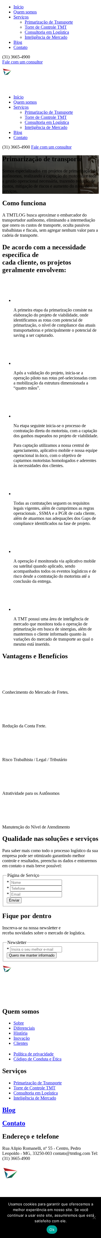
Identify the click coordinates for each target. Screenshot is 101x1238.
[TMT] (20, 87)
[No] (94, 1217)
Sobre (18, 1023)
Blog (17, 42)
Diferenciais (24, 1028)
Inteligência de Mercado (46, 37)
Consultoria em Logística (47, 32)
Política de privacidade (33, 1054)
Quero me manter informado (31, 955)
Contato (20, 47)
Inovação (21, 1038)
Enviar (14, 900)
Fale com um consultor (22, 62)
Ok (51, 1229)
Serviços (21, 17)
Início (18, 6)
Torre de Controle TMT (46, 27)
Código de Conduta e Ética (37, 1059)
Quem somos (25, 12)
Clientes (20, 1043)
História (20, 1033)
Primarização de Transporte (49, 22)
